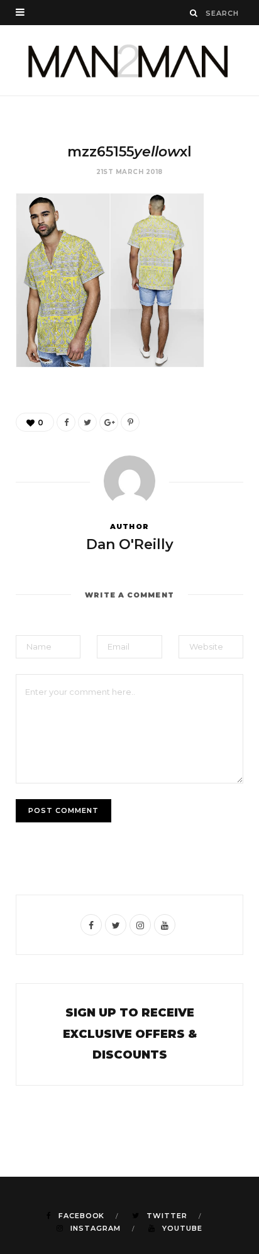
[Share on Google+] (108, 422)
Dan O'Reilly (130, 544)
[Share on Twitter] (87, 422)
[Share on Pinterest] (130, 422)
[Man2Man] (129, 60)
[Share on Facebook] (66, 422)
